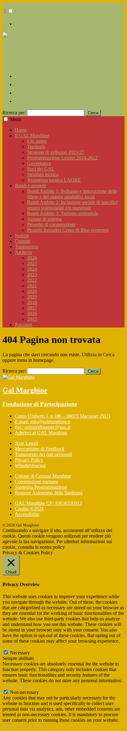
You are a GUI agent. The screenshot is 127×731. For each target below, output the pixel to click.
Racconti (23, 324)
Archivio (23, 252)
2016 (32, 313)
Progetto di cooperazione (51, 224)
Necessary (20, 652)
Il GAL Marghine (32, 135)
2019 (32, 296)
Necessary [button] (12, 646)
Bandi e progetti (30, 185)
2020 (32, 291)
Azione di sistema (44, 219)
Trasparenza (26, 246)
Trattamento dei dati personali (43, 454)
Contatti (22, 241)
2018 (32, 302)
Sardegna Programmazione (41, 487)
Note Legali (26, 443)
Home (21, 130)
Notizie (22, 235)
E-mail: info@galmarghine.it (42, 421)
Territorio (36, 146)
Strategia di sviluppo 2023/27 (55, 152)
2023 (32, 274)
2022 (32, 280)
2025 (32, 263)
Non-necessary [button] (16, 686)
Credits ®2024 (29, 508)
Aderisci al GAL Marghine (41, 432)
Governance (39, 163)
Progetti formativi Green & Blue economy (68, 230)
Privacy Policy (29, 460)
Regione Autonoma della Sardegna (49, 492)
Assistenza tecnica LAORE (54, 180)
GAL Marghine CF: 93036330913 (48, 503)
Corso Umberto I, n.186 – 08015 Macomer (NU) (62, 416)
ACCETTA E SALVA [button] (24, 725)
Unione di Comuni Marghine (43, 476)
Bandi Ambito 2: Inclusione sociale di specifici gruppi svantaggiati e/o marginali (72, 205)
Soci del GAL (41, 168)
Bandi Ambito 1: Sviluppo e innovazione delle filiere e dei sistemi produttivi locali (72, 193)
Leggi (87, 547)
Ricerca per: (14, 112)
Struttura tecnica (43, 174)
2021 (32, 285)
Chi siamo (37, 141)
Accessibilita (27, 514)
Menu (15, 119)
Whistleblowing (30, 465)
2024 (32, 269)
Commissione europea (36, 481)
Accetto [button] (73, 547)
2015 (32, 319)
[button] (11, 11)
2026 (32, 257)
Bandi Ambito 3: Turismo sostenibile (62, 213)
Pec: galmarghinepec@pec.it (42, 427)
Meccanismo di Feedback (39, 448)
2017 (32, 308)
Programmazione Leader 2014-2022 (62, 157)
